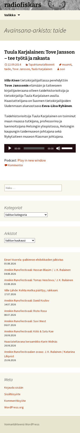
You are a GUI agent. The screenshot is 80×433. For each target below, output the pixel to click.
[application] (40, 148)
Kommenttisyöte (15, 401)
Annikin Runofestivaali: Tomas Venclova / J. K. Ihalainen (38, 280)
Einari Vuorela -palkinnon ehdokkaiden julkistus (33, 260)
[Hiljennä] (58, 148)
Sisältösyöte (12, 394)
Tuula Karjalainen (41, 69)
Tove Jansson (21, 69)
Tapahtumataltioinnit (41, 64)
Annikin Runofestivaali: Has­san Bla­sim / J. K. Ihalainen (37, 270)
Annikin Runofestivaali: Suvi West (25, 321)
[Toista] (10, 148)
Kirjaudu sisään (13, 387)
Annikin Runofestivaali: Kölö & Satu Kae (29, 331)
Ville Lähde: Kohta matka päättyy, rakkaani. (31, 290)
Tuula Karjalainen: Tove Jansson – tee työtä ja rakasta (39, 55)
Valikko (10, 15)
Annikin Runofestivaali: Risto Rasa (25, 311)
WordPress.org (14, 407)
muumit (66, 64)
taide (7, 69)
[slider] (68, 148)
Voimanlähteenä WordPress (21, 424)
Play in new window (31, 160)
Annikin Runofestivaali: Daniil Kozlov (26, 300)
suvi (62, 69)
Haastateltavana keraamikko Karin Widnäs (30, 341)
